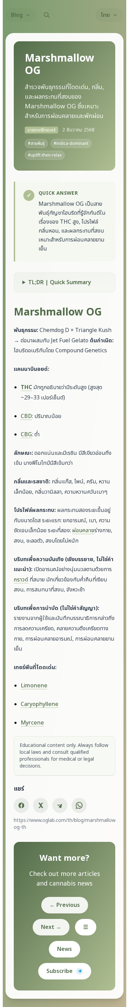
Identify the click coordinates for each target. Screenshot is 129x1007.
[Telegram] (62, 835)
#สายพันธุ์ (36, 143)
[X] (43, 835)
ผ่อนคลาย (97, 561)
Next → (51, 957)
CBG (29, 454)
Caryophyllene (42, 734)
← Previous (65, 935)
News (64, 979)
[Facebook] (24, 835)
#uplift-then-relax (45, 155)
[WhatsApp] (81, 835)
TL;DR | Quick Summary (62, 292)
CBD (29, 436)
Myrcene (35, 753)
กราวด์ (33, 610)
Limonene (36, 716)
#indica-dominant (71, 143)
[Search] (47, 15)
